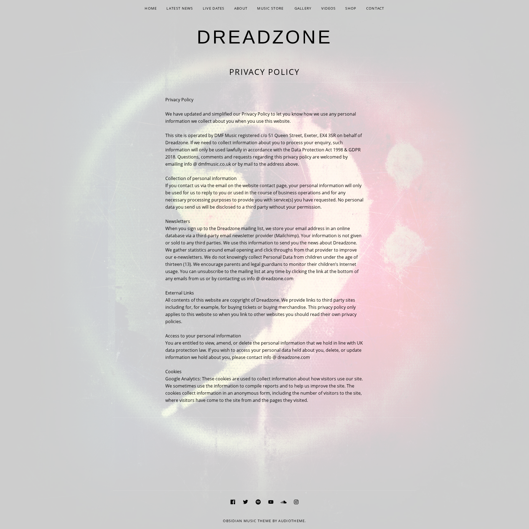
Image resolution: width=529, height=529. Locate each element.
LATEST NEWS (179, 8)
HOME (151, 8)
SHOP (350, 8)
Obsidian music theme (247, 520)
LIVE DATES (214, 8)
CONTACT (375, 8)
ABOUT (241, 8)
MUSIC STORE (270, 8)
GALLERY (303, 8)
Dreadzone (264, 36)
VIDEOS (328, 8)
